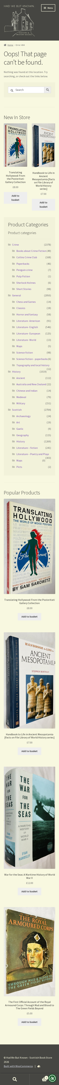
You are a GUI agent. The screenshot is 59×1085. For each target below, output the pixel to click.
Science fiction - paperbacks (32, 359)
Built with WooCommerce (18, 1066)
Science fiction (24, 352)
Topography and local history (32, 365)
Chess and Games (26, 301)
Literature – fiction (27, 447)
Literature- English (27, 327)
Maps (19, 346)
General (16, 295)
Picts (19, 466)
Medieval (21, 397)
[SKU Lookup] (38, 1066)
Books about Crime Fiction (31, 250)
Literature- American (28, 320)
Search (15, 1079)
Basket (38, 1076)
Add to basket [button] (15, 198)
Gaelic (19, 428)
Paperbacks (22, 263)
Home (10, 45)
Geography (22, 435)
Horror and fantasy (27, 314)
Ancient (20, 378)
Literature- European (28, 333)
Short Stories (23, 289)
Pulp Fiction (23, 276)
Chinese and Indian (26, 390)
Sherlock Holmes (26, 282)
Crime (15, 244)
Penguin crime (24, 270)
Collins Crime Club (26, 257)
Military (20, 403)
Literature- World (26, 340)
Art (18, 422)
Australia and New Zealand (31, 384)
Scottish (17, 409)
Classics (20, 308)
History (16, 371)
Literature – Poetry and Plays (32, 454)
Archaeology (23, 416)
